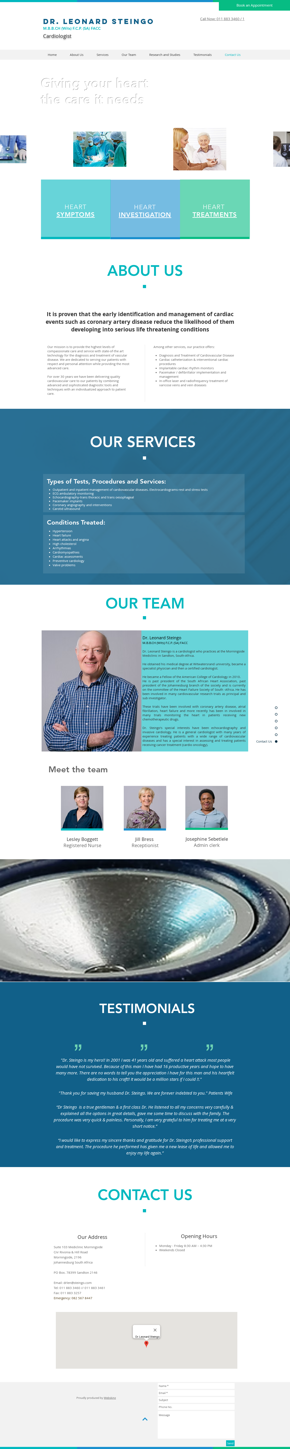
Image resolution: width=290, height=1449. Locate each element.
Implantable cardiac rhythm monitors (186, 368)
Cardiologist (57, 36)
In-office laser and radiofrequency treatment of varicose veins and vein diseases (193, 383)
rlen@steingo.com (78, 1283)
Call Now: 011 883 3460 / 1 (222, 18)
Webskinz (110, 1398)
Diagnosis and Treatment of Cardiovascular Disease (196, 355)
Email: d (59, 1283)
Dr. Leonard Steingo (100, 21)
